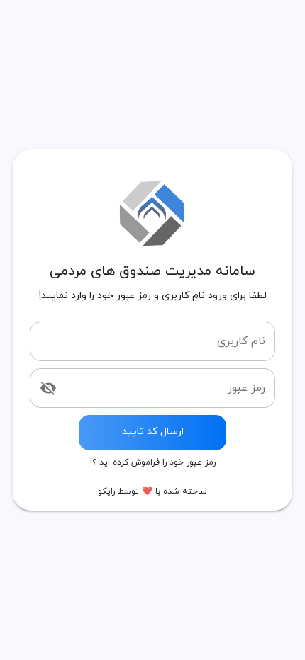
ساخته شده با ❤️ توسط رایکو (152, 491)
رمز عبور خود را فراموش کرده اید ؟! (153, 462)
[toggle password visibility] (48, 388)
